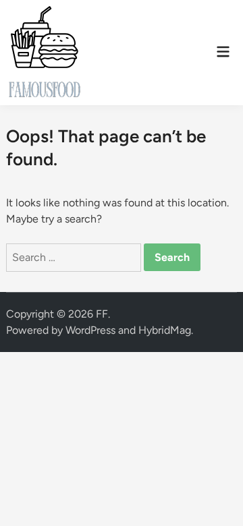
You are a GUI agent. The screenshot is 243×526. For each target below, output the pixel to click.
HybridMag (164, 330)
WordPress (90, 330)
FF (102, 314)
